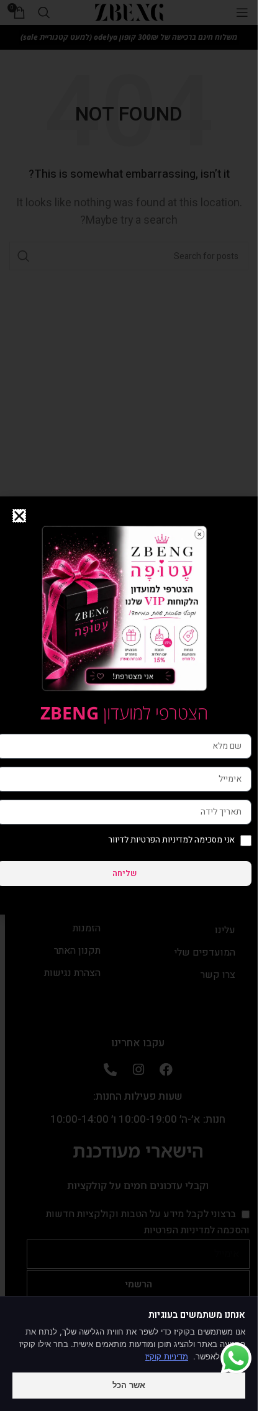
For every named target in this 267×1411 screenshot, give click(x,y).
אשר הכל (128, 1385)
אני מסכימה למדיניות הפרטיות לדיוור (171, 840)
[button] (19, 516)
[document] (129, 705)
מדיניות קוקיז (166, 1356)
